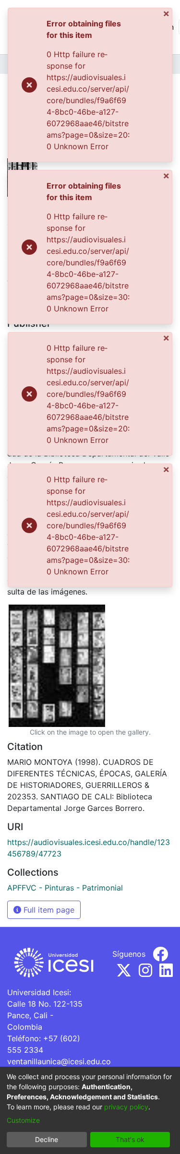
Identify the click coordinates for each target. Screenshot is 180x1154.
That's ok (130, 1139)
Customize (23, 1120)
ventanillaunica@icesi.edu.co (59, 1061)
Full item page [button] (47, 910)
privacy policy (126, 1107)
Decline (46, 1139)
